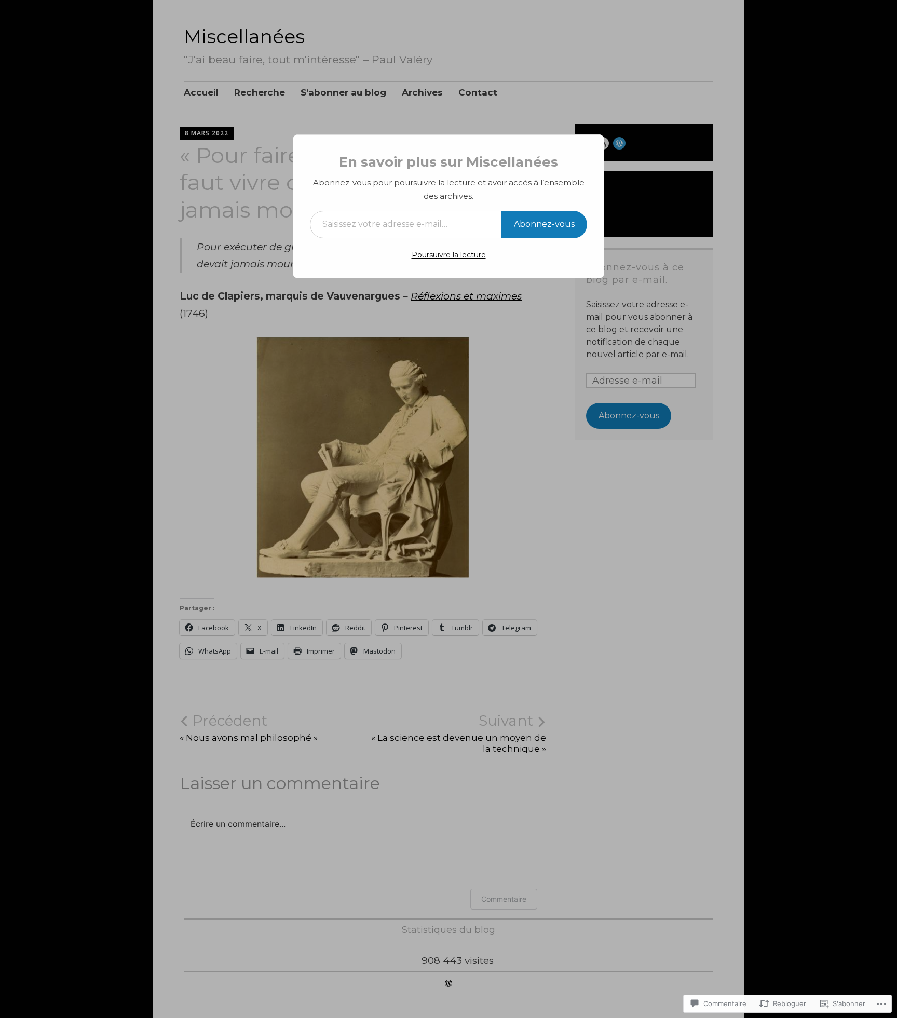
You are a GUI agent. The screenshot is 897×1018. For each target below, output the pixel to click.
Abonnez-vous (544, 224)
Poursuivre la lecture (449, 255)
